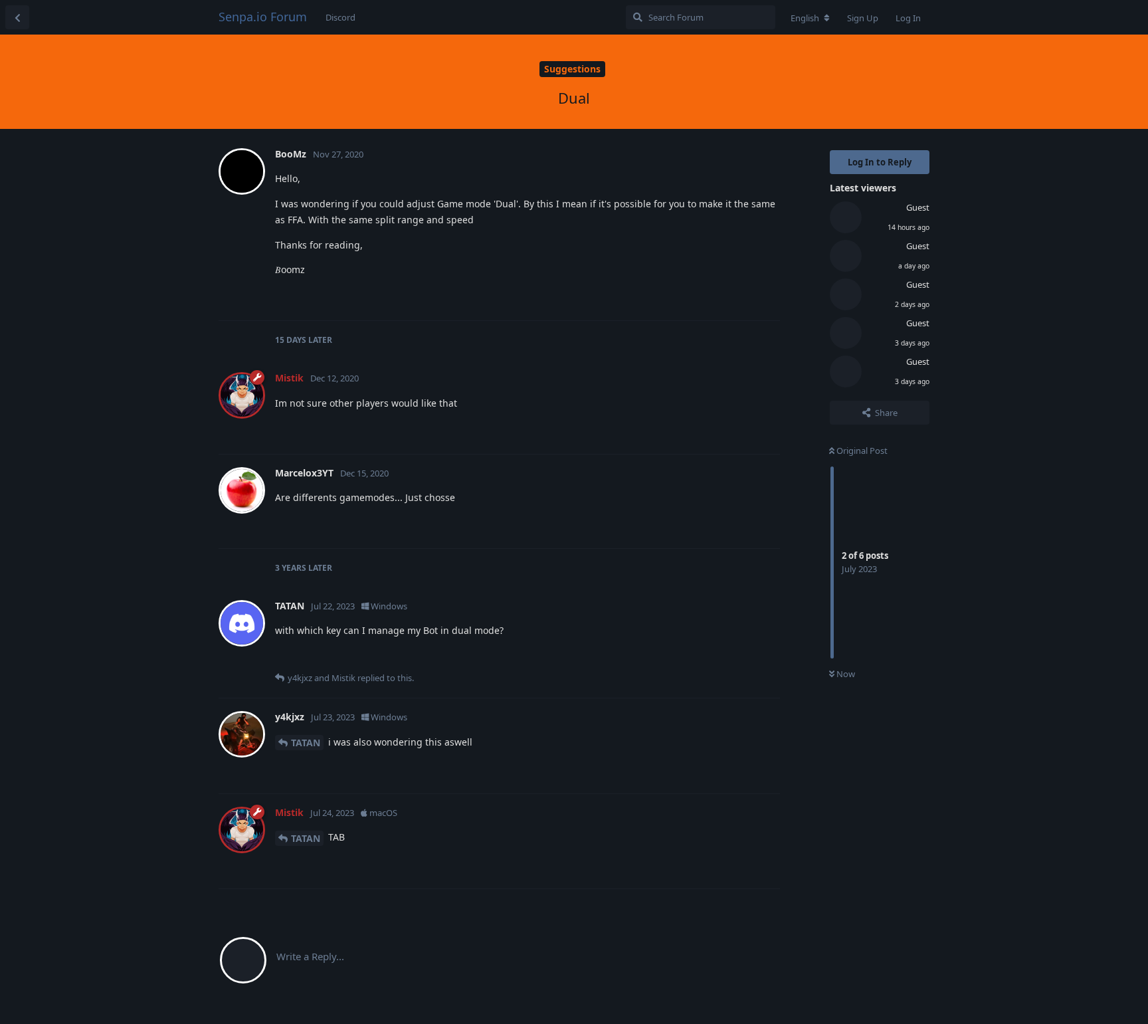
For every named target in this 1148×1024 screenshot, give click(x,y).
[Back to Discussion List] (17, 17)
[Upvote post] (702, 296)
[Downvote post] (731, 296)
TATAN (305, 742)
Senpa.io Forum (263, 17)
